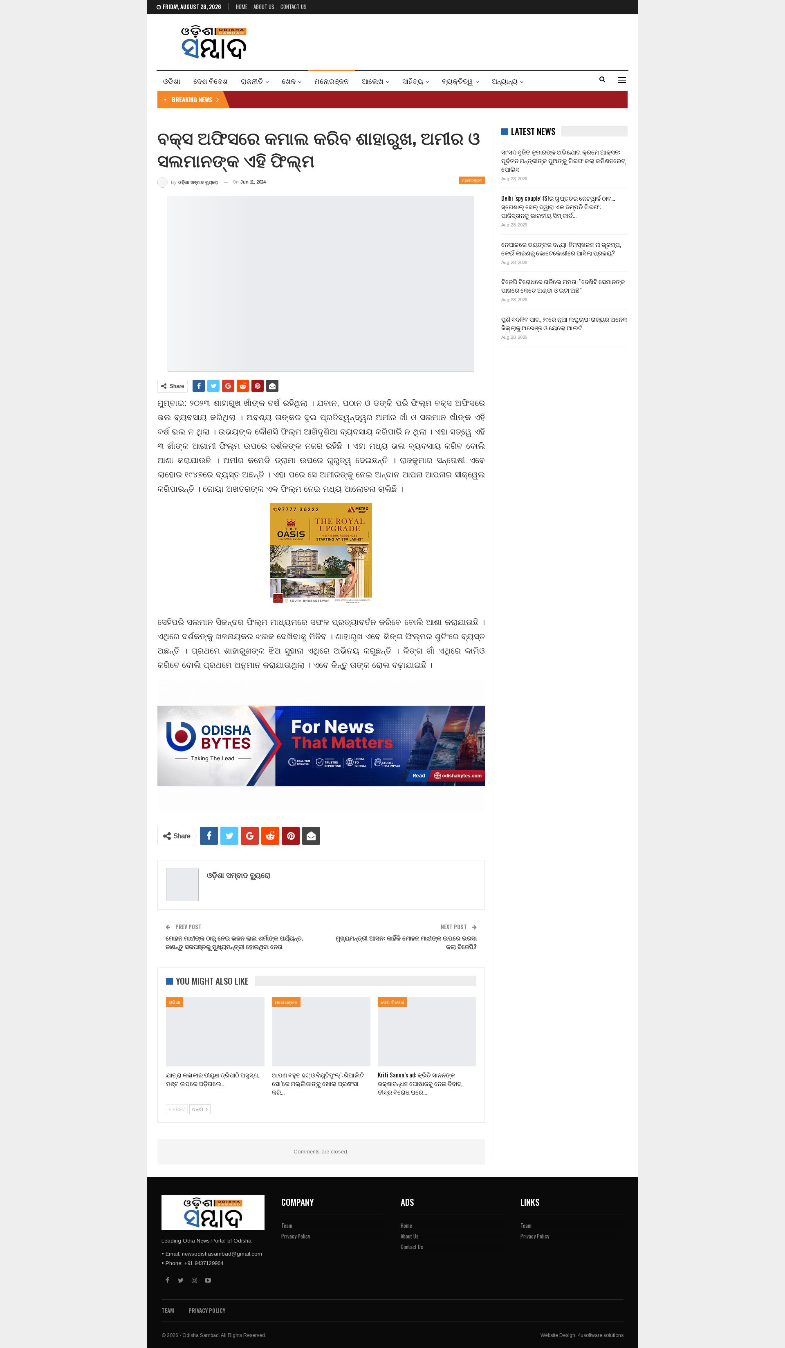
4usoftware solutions (601, 1335)
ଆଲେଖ (373, 81)
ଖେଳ (289, 81)
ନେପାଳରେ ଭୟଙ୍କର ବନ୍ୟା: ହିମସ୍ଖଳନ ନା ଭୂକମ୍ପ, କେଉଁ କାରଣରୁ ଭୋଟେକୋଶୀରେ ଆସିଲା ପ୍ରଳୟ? (561, 248)
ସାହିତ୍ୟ (412, 81)
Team (286, 1225)
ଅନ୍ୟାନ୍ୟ (505, 81)
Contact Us (293, 6)
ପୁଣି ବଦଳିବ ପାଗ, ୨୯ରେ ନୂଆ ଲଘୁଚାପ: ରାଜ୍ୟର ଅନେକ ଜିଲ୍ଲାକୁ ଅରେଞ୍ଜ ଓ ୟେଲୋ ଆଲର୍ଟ (564, 323)
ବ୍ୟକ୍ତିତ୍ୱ (457, 81)
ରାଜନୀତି (252, 81)
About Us (263, 6)
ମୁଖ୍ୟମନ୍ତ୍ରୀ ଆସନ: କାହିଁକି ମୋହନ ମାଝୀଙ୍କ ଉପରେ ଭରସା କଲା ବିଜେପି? (406, 942)
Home (241, 6)
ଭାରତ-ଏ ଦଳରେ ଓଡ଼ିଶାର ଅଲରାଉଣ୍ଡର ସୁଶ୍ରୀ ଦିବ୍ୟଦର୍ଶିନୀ (308, 99)
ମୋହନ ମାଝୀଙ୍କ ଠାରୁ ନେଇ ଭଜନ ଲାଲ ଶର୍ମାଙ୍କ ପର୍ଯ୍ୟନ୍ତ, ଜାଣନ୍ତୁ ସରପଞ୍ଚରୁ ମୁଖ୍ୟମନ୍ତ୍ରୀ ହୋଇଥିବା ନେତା (234, 942)
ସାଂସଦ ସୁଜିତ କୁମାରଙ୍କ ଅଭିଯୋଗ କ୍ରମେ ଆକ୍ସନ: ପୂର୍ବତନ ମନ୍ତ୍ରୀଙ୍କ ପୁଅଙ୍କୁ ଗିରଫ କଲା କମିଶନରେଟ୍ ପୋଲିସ (563, 160)
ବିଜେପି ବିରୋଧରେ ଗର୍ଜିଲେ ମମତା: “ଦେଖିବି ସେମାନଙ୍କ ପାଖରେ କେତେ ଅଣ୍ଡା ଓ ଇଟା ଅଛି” (563, 285)
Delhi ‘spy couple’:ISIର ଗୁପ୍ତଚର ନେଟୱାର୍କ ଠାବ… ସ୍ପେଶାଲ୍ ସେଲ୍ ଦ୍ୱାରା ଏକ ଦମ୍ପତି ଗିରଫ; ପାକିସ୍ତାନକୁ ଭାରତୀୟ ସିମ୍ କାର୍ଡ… (558, 206)
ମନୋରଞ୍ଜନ (331, 81)
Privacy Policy (295, 1236)
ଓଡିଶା (171, 81)
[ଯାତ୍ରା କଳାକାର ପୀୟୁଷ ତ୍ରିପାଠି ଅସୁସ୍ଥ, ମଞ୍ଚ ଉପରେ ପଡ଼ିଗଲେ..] (215, 1031)
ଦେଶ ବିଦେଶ (210, 81)
